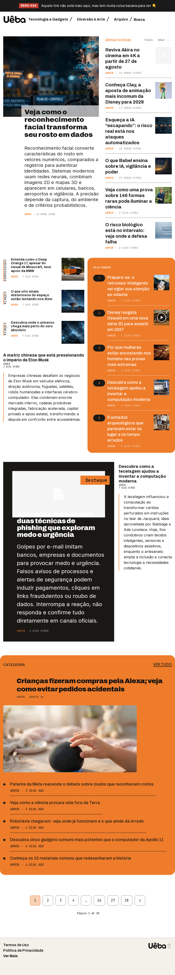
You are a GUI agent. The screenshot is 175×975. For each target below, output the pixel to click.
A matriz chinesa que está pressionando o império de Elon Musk (43, 357)
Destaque (95, 480)
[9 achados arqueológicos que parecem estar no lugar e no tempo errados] (161, 422)
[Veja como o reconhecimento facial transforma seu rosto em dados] (51, 76)
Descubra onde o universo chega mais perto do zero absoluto (32, 326)
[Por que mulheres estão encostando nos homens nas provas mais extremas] (161, 352)
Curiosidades (5, 271)
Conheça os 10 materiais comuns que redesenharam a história (70, 858)
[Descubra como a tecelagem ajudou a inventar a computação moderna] (161, 387)
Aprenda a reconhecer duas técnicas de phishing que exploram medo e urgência (56, 524)
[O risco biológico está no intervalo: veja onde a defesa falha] (163, 230)
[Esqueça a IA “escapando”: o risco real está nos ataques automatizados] (163, 125)
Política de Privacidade (23, 950)
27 (113, 900)
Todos (148, 40)
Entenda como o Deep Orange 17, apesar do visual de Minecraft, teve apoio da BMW (31, 265)
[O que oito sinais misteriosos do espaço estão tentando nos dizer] (73, 301)
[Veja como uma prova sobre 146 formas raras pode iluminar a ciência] (163, 195)
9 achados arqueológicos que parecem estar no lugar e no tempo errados (125, 428)
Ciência (5, 298)
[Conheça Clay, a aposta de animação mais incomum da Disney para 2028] (163, 90)
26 (99, 900)
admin (27, 214)
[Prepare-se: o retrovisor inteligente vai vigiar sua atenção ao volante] (161, 282)
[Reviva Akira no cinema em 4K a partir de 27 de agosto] (163, 55)
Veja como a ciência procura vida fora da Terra (55, 802)
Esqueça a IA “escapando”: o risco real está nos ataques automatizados (128, 131)
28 (127, 900)
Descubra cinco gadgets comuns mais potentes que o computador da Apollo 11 (87, 839)
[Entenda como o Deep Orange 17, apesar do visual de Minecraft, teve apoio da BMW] (73, 269)
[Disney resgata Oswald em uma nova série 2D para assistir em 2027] (161, 317)
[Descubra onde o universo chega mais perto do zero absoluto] (73, 332)
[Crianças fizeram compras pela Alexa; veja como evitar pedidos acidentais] (70, 738)
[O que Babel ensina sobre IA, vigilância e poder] (163, 166)
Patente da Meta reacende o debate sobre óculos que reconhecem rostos (82, 784)
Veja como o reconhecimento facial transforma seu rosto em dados (58, 123)
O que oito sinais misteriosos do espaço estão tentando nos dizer (32, 295)
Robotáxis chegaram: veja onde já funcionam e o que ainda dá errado (77, 821)
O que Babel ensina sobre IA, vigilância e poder (128, 166)
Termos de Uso (16, 945)
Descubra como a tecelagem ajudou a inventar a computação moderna (142, 474)
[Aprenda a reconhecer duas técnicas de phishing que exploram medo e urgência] (58, 494)
